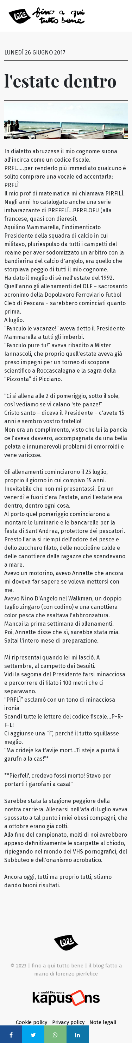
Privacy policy (69, 1022)
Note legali (102, 1022)
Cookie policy (32, 1022)
